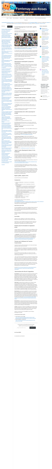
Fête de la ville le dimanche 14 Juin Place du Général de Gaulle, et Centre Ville (7, 90)
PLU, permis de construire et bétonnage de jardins (45, 29)
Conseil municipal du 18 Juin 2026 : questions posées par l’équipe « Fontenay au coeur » (7, 72)
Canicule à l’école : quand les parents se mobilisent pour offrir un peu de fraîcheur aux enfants (7, 84)
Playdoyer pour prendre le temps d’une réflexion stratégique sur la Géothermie (6, 151)
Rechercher (3, 26)
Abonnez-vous (33, 327)
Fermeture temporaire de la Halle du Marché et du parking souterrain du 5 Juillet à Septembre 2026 (7, 45)
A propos (47, 22)
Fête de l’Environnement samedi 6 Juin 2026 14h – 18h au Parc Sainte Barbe (7, 101)
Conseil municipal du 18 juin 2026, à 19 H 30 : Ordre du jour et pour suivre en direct (7, 77)
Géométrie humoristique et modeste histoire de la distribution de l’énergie (7, 61)
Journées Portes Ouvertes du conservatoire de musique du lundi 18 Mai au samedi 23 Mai (7, 157)
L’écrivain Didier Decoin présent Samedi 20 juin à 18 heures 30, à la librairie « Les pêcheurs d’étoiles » (7, 64)
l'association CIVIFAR (33, 22)
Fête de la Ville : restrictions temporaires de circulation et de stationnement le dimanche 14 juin (7, 87)
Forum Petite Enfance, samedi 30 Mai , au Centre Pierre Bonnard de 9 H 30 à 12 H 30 (7, 131)
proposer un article (42, 23)
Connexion (3, 164)
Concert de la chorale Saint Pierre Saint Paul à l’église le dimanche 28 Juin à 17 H (7, 49)
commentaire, (37, 23)
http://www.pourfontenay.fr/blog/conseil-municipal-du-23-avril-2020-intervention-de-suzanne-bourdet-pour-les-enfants (25, 297)
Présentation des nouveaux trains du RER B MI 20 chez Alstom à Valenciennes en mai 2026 (6, 98)
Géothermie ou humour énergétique (7, 33)
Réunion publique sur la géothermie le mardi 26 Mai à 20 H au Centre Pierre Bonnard (7, 145)
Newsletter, (30, 23)
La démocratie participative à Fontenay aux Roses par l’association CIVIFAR (6, 154)
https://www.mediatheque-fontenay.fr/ (27, 134)
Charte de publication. (18, 23)
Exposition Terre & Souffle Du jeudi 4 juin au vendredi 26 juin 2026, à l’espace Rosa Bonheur (7, 104)
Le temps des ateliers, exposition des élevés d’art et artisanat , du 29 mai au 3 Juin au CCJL (7, 134)
